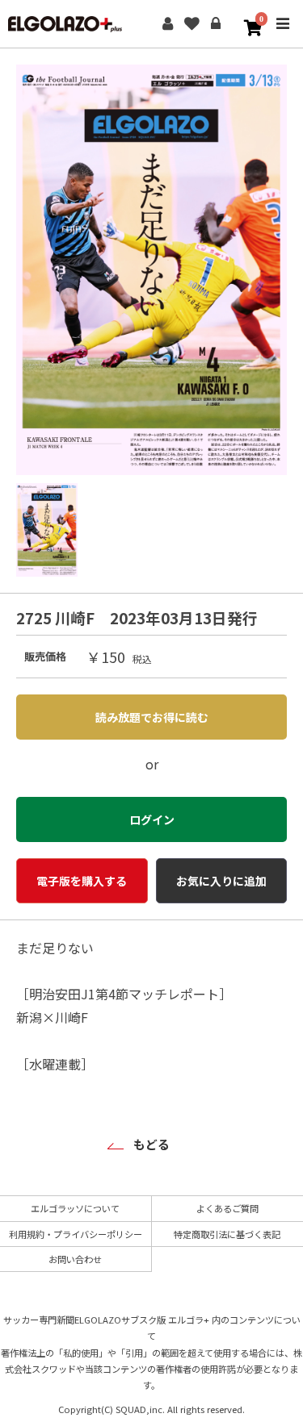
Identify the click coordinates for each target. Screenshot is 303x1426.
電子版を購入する (81, 881)
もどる (151, 1144)
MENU (283, 35)
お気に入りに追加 (221, 881)
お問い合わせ (75, 1259)
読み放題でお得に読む (151, 717)
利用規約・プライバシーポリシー (75, 1234)
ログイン (216, 24)
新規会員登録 (167, 24)
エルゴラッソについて (75, 1208)
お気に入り (191, 24)
